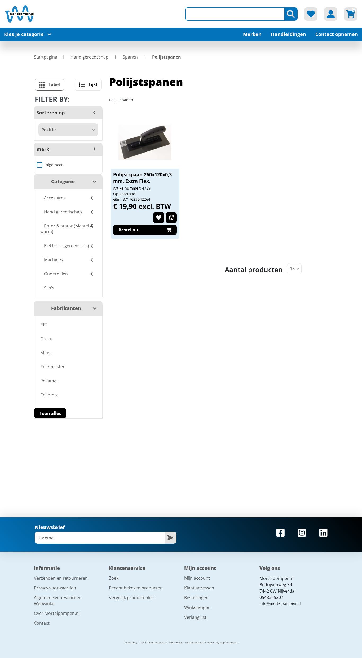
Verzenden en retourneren (61, 578)
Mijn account (197, 578)
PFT (43, 325)
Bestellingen (196, 598)
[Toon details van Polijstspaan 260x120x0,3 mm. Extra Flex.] (144, 142)
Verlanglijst (195, 617)
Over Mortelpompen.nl (57, 613)
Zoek (113, 578)
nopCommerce (229, 642)
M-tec (45, 353)
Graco (46, 339)
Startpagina (45, 57)
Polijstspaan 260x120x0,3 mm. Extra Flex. (142, 177)
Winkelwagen (197, 607)
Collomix (49, 395)
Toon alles (50, 413)
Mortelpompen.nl (276, 578)
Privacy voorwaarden (55, 588)
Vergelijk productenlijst (132, 598)
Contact (42, 623)
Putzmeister (52, 367)
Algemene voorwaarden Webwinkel (58, 600)
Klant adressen (199, 588)
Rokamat (49, 381)
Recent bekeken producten (136, 588)
